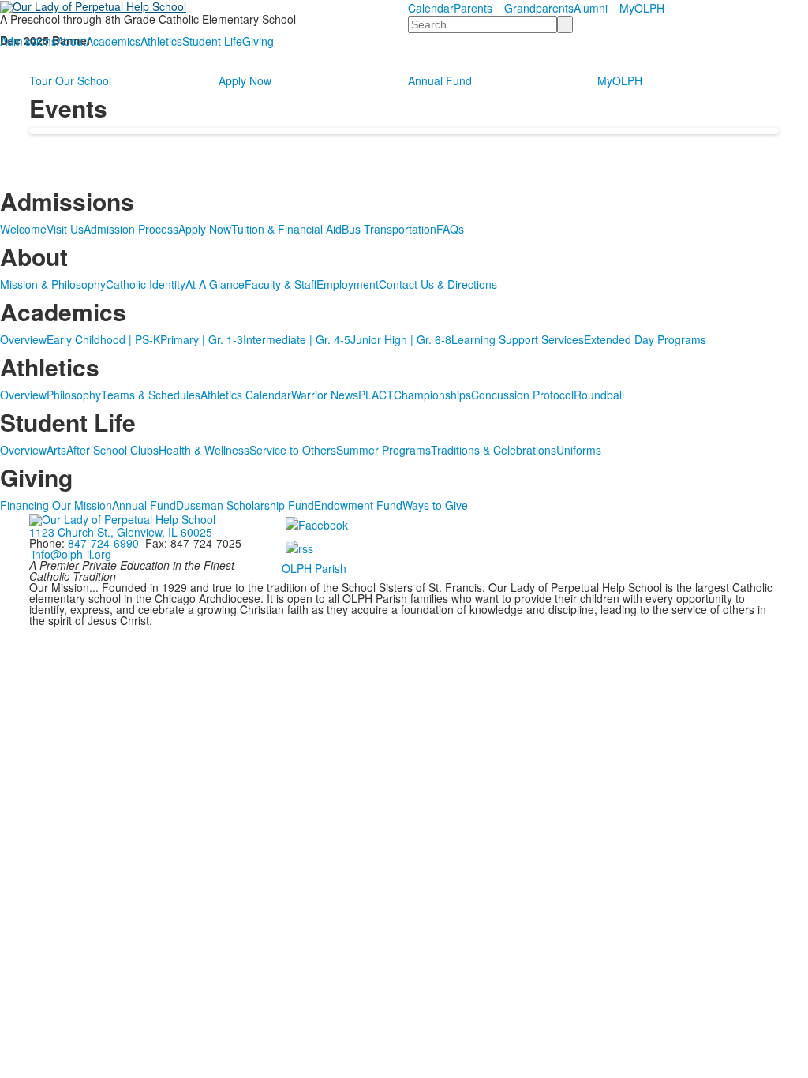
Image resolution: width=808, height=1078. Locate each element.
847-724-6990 (103, 543)
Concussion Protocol (522, 394)
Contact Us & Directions (438, 284)
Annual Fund (440, 80)
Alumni (591, 8)
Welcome (23, 229)
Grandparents (539, 8)
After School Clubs (112, 450)
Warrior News (324, 394)
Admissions (28, 41)
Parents (473, 8)
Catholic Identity (145, 284)
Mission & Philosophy (53, 284)
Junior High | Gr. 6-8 (400, 339)
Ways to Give (435, 505)
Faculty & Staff (280, 284)
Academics (113, 41)
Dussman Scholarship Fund (245, 505)
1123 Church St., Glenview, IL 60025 (120, 532)
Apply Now (245, 80)
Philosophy (74, 394)
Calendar (431, 8)
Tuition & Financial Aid (286, 229)
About (71, 41)
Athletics (161, 41)
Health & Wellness (204, 450)
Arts (56, 450)
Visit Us (65, 229)
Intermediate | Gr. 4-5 (296, 339)
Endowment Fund (358, 505)
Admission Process (131, 229)
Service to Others (292, 450)
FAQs (450, 229)
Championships (432, 394)
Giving (258, 41)
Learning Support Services (517, 339)
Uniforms (578, 450)
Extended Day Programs (645, 339)
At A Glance (215, 284)
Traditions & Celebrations (493, 450)
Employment (347, 284)
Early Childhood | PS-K (103, 339)
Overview (23, 339)
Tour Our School (70, 80)
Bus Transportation (389, 229)
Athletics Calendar (245, 394)
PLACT (376, 394)
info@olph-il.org (71, 554)
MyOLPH (641, 8)
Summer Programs (383, 450)
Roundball (599, 394)
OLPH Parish (314, 568)
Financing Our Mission (56, 505)
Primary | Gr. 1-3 (201, 339)
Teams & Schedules (150, 394)
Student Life (212, 41)
